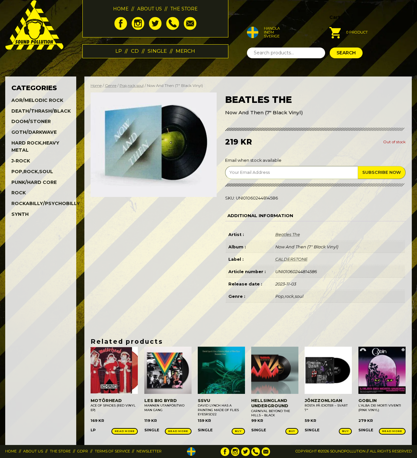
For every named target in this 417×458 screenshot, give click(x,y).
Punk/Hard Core (34, 182)
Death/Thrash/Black (41, 111)
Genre (110, 85)
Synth (20, 214)
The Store (184, 9)
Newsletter (149, 451)
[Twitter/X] (155, 28)
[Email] (190, 28)
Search (346, 53)
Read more (125, 431)
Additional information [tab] (260, 215)
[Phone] (172, 28)
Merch (185, 51)
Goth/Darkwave (34, 132)
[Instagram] (138, 28)
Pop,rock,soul (132, 85)
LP (118, 51)
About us (149, 9)
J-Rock (20, 161)
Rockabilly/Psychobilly (45, 203)
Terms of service (112, 451)
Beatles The (287, 234)
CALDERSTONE (291, 259)
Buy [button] (238, 431)
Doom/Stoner (31, 121)
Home (121, 9)
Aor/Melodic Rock (37, 100)
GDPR (82, 451)
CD (135, 51)
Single (157, 51)
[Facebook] (120, 28)
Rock (18, 193)
